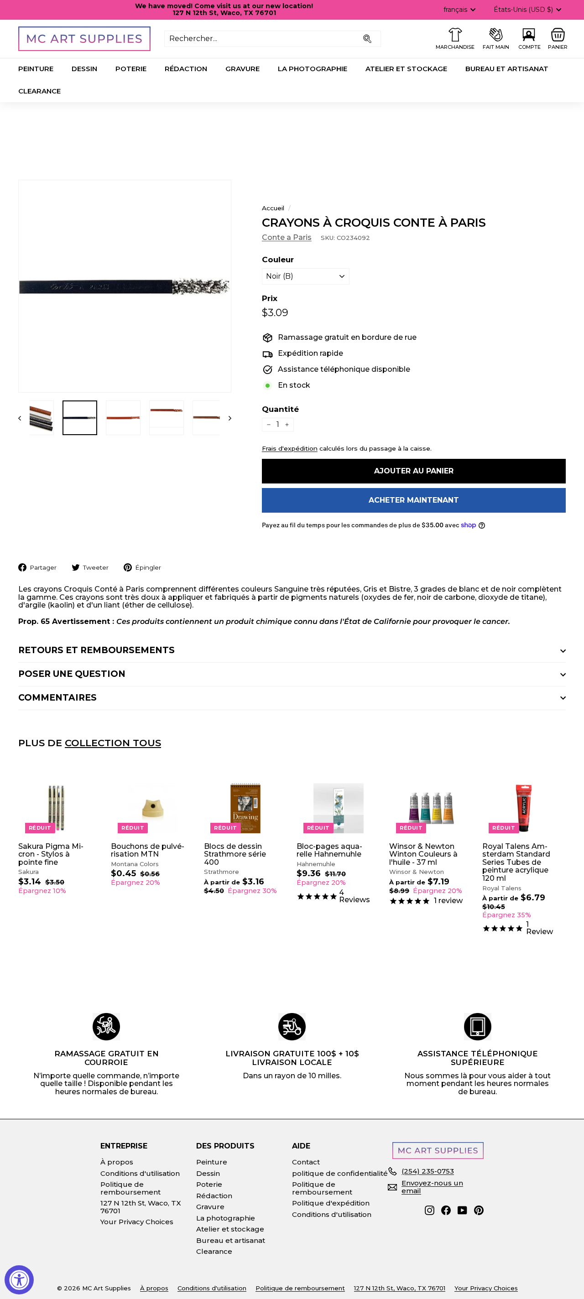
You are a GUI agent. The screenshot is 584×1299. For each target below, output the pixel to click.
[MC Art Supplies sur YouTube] (462, 1210)
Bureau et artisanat (506, 68)
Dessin (84, 68)
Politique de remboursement (130, 1188)
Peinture (35, 68)
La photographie (312, 68)
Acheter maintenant (414, 500)
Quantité (280, 409)
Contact (306, 1162)
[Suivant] (225, 418)
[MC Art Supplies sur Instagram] (429, 1210)
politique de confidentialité (340, 1173)
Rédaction (186, 68)
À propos (116, 1162)
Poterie (130, 68)
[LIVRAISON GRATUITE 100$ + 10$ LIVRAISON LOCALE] (292, 1026)
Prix (269, 298)
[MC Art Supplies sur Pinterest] (479, 1210)
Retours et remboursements (96, 650)
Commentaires (57, 697)
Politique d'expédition (331, 1203)
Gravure (242, 68)
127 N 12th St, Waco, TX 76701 (140, 1207)
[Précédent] (24, 418)
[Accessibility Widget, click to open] (19, 1279)
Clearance (39, 91)
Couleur (278, 259)
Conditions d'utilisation (140, 1173)
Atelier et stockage (406, 68)
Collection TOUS (113, 742)
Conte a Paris (287, 237)
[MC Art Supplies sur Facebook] (446, 1210)
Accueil (273, 208)
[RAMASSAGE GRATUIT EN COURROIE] (106, 1026)
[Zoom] (125, 286)
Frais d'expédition (290, 448)
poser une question (71, 674)
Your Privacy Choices (136, 1221)
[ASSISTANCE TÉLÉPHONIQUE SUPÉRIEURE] (477, 1026)
